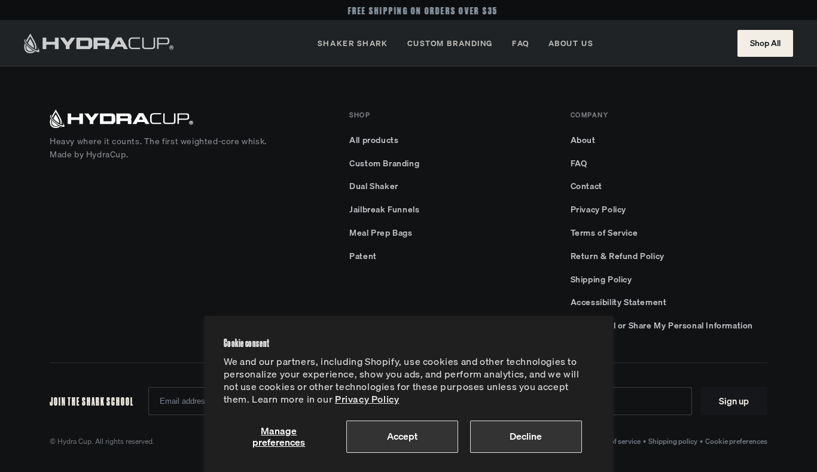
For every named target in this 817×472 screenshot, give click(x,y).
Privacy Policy (367, 399)
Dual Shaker (373, 186)
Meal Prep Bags (380, 232)
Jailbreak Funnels (384, 209)
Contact (586, 186)
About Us (570, 43)
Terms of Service (604, 232)
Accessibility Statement (619, 302)
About (583, 140)
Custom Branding (450, 43)
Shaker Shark (353, 43)
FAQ (520, 43)
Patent (363, 256)
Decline (526, 436)
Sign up (734, 401)
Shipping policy (672, 441)
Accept (402, 436)
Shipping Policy (601, 279)
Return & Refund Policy (617, 256)
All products (373, 140)
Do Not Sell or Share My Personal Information (662, 325)
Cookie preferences (736, 441)
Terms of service (615, 441)
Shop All (765, 43)
